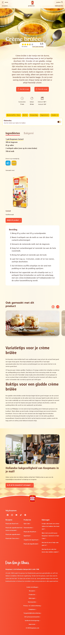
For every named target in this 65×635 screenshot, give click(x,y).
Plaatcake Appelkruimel (31, 544)
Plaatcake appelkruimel (13, 534)
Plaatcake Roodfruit (30, 532)
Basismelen (26, 32)
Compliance (32, 609)
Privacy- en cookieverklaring (32, 605)
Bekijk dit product (13, 220)
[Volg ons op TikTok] (21, 515)
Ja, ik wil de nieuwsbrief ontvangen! (19, 485)
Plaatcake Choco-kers (12, 538)
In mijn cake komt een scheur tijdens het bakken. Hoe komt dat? (50, 526)
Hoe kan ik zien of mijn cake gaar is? (50, 544)
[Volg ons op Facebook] (7, 515)
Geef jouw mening (37, 46)
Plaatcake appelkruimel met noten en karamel (14, 529)
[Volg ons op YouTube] (16, 515)
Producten (31, 6)
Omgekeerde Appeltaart (31, 540)
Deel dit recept (24, 89)
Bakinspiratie (59, 6)
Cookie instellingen (32, 587)
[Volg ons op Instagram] (12, 515)
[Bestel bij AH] (8, 163)
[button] (53, 306)
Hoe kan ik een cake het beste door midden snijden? (50, 551)
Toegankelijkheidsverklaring (32, 613)
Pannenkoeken (28, 527)
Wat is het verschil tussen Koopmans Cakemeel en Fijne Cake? (50, 536)
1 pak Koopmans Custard (14, 139)
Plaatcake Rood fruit (12, 523)
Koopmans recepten (15, 32)
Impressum (32, 624)
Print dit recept (42, 89)
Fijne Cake (27, 523)
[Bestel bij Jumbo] (14, 163)
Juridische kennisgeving (32, 620)
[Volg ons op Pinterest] (25, 515)
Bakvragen (32, 598)
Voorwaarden (32, 602)
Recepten (5, 6)
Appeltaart (27, 536)
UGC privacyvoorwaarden (32, 617)
